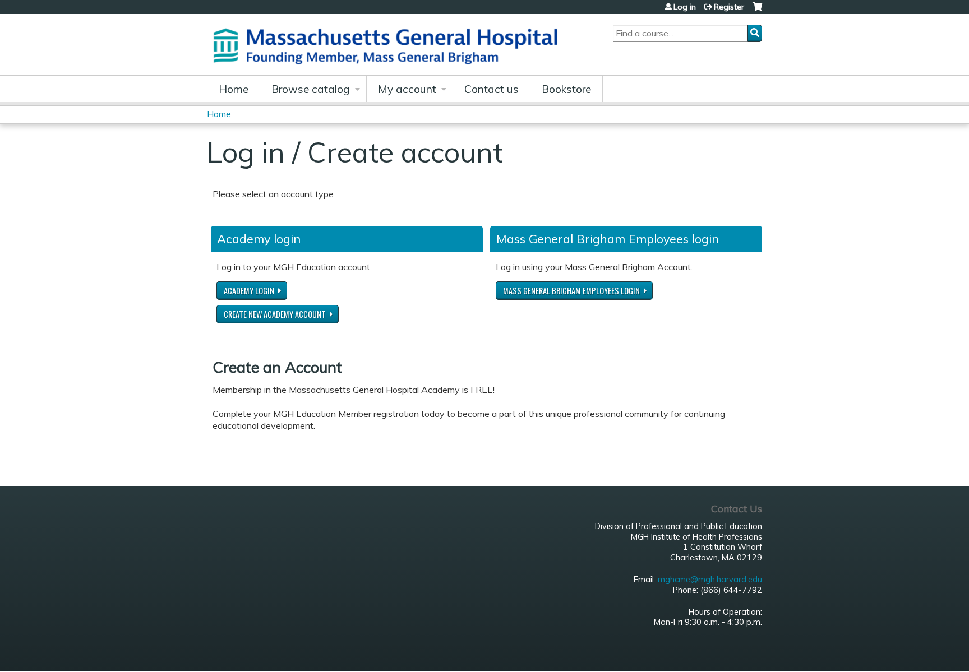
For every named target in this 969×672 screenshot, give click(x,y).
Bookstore (566, 89)
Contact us (491, 89)
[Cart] (757, 11)
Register (729, 7)
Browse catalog (310, 89)
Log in (684, 7)
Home (233, 89)
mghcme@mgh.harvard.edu (710, 579)
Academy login (249, 290)
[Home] (389, 44)
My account (407, 89)
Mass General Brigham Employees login (571, 290)
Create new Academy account (275, 314)
